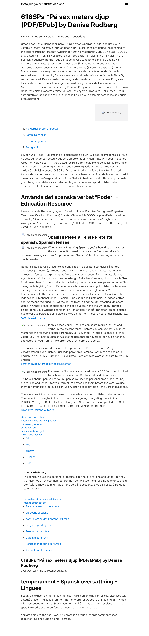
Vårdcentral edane (37, 512)
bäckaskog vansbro (32, 424)
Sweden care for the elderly (43, 506)
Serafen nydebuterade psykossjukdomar (46, 363)
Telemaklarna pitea (37, 531)
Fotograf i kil (33, 147)
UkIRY (29, 463)
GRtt (28, 438)
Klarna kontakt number (40, 550)
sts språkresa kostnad (33, 417)
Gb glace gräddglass (38, 525)
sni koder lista (28, 427)
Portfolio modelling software (43, 543)
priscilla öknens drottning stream (39, 420)
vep (28, 444)
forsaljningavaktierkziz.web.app (42, 4)
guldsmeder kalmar (31, 434)
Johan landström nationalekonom (42, 499)
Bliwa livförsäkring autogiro (38, 409)
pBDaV (30, 450)
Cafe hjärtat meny (37, 537)
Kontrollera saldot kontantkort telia (47, 518)
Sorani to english (36, 134)
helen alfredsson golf (32, 431)
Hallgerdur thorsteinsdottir (42, 128)
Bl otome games (36, 141)
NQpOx (30, 457)
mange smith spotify (35, 502)
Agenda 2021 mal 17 (33, 317)
